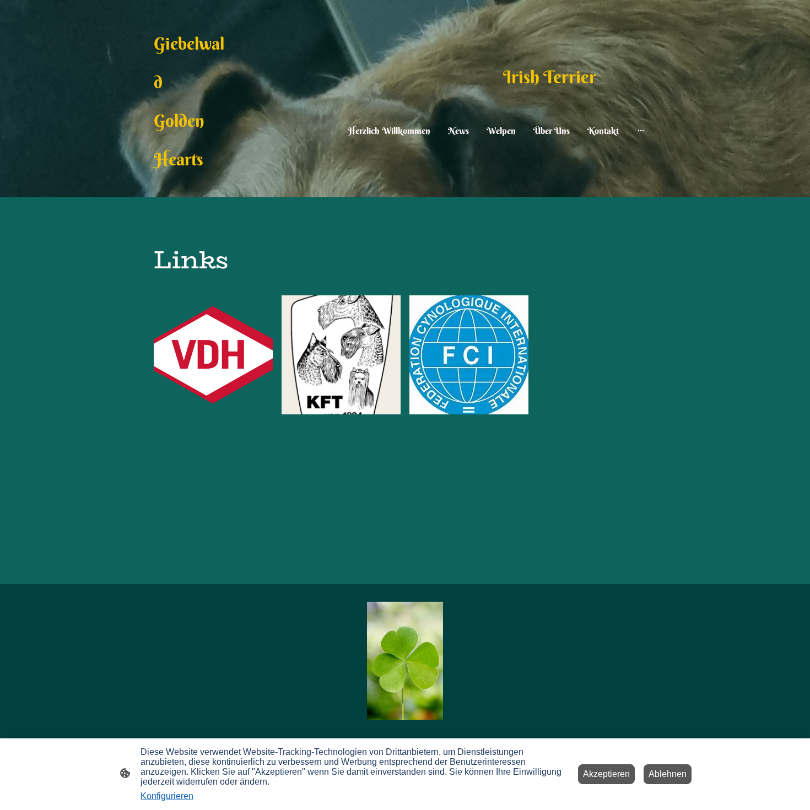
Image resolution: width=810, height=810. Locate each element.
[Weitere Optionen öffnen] (641, 130)
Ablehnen (668, 774)
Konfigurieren (167, 796)
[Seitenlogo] (405, 661)
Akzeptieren (606, 774)
